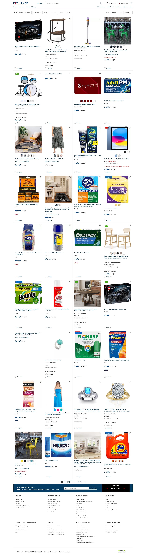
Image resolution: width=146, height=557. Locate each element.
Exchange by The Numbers (83, 530)
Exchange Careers (52, 528)
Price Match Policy (20, 507)
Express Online (52, 499)
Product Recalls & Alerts (82, 517)
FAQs (77, 505)
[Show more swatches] (124, 46)
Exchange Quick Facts (81, 528)
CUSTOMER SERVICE (82, 496)
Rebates (17, 503)
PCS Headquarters (111, 507)
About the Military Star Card (22, 530)
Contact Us (79, 503)
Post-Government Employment (56, 526)
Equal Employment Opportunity (56, 534)
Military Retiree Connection (55, 530)
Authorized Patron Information (84, 501)
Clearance (21, 7)
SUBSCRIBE (93, 488)
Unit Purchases (101, 7)
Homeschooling (110, 501)
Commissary (109, 528)
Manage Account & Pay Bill (22, 526)
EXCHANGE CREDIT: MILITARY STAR (25, 522)
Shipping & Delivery (81, 511)
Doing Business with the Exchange (85, 542)
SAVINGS (18, 496)
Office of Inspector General (113, 526)
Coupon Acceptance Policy (22, 505)
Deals (15, 7)
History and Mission (81, 526)
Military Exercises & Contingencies (85, 536)
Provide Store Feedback (54, 501)
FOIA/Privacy (79, 540)
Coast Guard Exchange (112, 530)
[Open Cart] (132, 3)
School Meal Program (111, 503)
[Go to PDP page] (28, 30)
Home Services (52, 511)
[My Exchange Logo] (24, 3)
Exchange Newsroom (81, 532)
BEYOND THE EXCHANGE (113, 522)
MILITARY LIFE (110, 496)
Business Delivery (52, 503)
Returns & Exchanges (81, 509)
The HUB (108, 505)
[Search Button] (101, 3)
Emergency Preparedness (112, 509)
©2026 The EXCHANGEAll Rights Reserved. (29, 551)
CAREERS (50, 522)
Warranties (79, 513)
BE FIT (107, 499)
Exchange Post (80, 534)
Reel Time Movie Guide (54, 505)
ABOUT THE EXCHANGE (83, 522)
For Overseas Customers (82, 515)
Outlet (28, 7)
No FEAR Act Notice (111, 532)
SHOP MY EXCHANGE (54, 496)
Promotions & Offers (21, 528)
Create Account (80, 499)
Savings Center (19, 501)
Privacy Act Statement (65, 551)
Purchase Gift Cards (53, 509)
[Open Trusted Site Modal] (122, 551)
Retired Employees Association (56, 532)
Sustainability (79, 538)
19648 (79, 482)
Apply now (18, 532)
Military (33, 7)
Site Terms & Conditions (50, 551)
